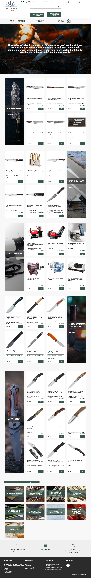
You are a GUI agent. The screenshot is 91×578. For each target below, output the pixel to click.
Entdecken (10, 114)
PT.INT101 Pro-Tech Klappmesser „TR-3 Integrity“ (54, 392)
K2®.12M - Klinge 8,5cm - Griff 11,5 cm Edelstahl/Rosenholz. (75, 397)
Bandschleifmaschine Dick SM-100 (55, 244)
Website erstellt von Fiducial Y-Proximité (79, 574)
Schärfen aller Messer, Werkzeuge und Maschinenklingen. (34, 249)
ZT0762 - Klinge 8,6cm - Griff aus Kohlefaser (33, 397)
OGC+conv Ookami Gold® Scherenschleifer (33, 279)
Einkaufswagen (83, 1)
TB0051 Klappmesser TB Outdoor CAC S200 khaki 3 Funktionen (33, 427)
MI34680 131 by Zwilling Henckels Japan (76, 103)
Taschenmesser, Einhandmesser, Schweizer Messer (56, 494)
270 (49, 402)
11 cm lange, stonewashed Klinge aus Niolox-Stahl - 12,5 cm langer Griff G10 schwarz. (13, 322)
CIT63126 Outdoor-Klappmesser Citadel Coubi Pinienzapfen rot (55, 427)
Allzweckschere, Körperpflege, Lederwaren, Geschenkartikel (77, 511)
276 (49, 471)
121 (49, 326)
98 (49, 181)
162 (8, 326)
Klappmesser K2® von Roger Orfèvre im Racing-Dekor (75, 392)
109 (70, 436)
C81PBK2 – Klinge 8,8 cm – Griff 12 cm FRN (35, 465)
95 (28, 436)
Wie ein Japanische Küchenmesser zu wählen (14, 512)
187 (49, 436)
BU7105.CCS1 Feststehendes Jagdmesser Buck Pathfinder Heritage (54, 317)
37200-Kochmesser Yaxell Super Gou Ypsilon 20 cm (55, 133)
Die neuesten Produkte (14, 493)
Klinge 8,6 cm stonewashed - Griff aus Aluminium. (54, 397)
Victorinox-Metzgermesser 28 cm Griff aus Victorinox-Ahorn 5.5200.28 (13, 172)
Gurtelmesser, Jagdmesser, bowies (35, 494)
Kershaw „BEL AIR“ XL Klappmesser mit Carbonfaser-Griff (55, 461)
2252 (29, 288)
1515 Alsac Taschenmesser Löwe (75, 461)
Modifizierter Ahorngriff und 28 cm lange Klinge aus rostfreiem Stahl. (13, 176)
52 (28, 326)
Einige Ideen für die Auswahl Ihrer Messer (13, 564)
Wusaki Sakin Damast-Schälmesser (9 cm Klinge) (54, 206)
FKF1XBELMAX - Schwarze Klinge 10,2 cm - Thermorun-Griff (14, 356)
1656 (29, 254)
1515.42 (69, 465)
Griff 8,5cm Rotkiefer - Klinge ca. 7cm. (54, 430)
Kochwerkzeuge (14, 529)
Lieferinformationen (8, 569)
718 (49, 254)
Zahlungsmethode (8, 571)
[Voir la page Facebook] (68, 565)
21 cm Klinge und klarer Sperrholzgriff (54, 103)
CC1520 (69, 283)
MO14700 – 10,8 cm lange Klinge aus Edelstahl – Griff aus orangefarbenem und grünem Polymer (55, 357)
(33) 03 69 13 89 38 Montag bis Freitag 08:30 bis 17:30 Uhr (39, 1)
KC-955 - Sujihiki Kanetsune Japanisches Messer (54, 99)
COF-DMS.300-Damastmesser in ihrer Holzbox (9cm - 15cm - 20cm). (75, 138)
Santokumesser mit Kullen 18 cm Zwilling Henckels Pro (55, 171)
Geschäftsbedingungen (30, 567)
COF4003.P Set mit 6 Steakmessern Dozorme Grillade (35, 171)
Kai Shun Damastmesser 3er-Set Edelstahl (76, 133)
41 (70, 402)
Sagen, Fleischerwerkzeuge (56, 511)
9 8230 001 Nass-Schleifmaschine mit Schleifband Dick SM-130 (35, 244)
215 (70, 471)
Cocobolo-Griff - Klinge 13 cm (53, 321)
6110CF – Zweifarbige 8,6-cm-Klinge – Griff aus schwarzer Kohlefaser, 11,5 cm (55, 466)
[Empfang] (10, 6)
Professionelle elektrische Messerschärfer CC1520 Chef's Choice (76, 279)
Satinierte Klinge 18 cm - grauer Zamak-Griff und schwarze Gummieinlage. (35, 322)
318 (8, 361)
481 (49, 143)
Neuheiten (6, 568)
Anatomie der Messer (8, 567)
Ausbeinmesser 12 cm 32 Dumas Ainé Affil (35, 206)
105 (29, 181)
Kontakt (26, 564)
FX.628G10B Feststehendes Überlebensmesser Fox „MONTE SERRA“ (14, 317)
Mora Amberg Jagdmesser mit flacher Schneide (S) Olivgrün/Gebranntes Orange (55, 352)
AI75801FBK (70, 248)
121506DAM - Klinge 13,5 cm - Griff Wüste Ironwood (35, 356)
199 (70, 288)
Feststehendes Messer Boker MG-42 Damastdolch (34, 351)
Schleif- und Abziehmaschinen (35, 511)
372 (29, 402)
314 (29, 108)
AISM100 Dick (50, 248)
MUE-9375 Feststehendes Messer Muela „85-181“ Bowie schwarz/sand (34, 317)
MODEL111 (49, 283)
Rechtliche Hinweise (29, 568)
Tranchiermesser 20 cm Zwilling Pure (14, 206)
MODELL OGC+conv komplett (32, 283)
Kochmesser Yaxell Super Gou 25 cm (35, 133)
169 (29, 471)
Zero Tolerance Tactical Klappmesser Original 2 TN (33, 392)
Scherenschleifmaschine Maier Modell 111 (55, 279)
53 (7, 181)
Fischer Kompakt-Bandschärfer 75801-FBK (76, 244)
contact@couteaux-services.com (59, 1)
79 (7, 216)
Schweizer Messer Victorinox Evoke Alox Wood (75, 427)
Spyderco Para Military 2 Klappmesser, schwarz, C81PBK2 (35, 461)
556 (70, 254)
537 (29, 361)
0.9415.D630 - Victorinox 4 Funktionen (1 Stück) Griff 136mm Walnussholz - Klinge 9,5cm (76, 432)
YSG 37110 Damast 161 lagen (32, 137)
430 (29, 143)
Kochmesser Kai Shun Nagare (34, 98)
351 (70, 143)
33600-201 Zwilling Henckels (11, 210)
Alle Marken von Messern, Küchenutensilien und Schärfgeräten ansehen (22, 482)
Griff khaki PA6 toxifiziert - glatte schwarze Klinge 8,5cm (35, 431)
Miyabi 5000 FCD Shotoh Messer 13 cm (76, 99)
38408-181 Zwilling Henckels (52, 175)
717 (49, 288)
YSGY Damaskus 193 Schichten (53, 137)
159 (70, 108)
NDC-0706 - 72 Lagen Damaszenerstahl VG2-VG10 (34, 104)
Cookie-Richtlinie (7, 572)
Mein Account (72, 1)
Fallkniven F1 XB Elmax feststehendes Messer (12, 351)
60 (49, 108)
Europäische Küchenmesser (77, 494)
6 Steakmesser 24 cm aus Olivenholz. (34, 175)
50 (49, 361)
